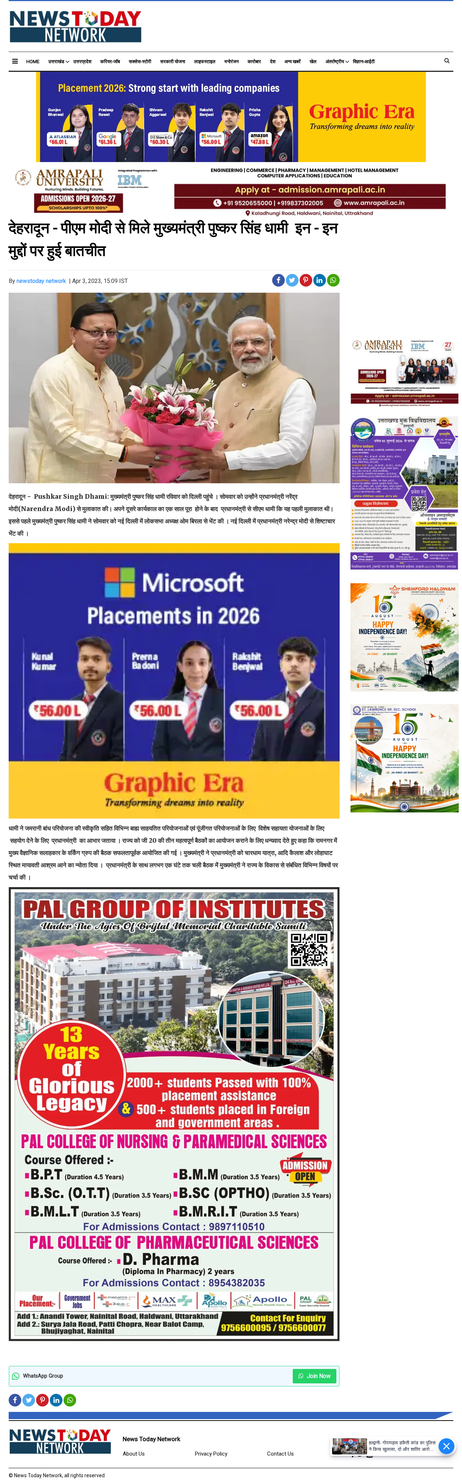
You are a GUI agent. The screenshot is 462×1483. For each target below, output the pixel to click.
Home (32, 61)
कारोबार (254, 61)
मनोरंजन (232, 61)
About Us (134, 1454)
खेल (313, 61)
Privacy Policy (211, 1454)
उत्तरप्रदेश (82, 61)
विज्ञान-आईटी (364, 61)
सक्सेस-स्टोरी (140, 61)
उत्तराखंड (56, 61)
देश (272, 61)
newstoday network (41, 281)
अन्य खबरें (292, 61)
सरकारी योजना (172, 61)
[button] (15, 61)
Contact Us (280, 1454)
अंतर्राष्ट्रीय (335, 61)
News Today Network (151, 1439)
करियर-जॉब (110, 61)
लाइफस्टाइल (204, 61)
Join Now (318, 1376)
